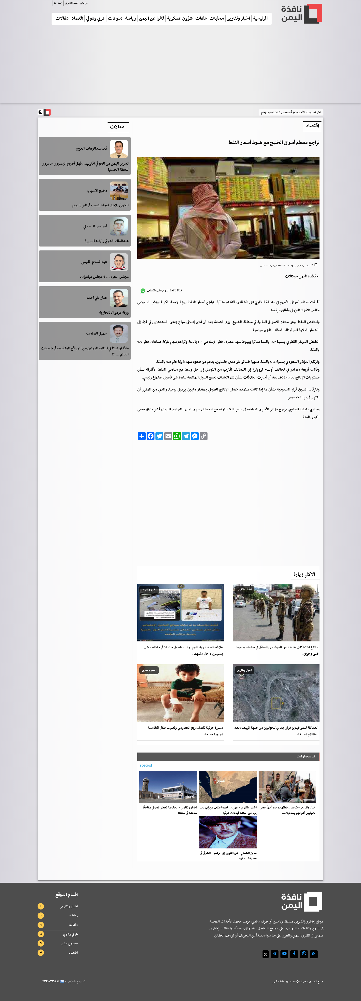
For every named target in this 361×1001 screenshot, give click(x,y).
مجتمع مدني (69, 943)
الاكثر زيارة (304, 574)
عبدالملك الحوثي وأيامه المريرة (107, 241)
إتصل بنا (58, 3)
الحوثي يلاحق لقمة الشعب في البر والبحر (100, 205)
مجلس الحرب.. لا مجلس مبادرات (104, 277)
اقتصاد (77, 18)
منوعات (115, 18)
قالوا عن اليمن (151, 18)
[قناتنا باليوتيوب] (284, 954)
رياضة (130, 18)
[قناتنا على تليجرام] (274, 954)
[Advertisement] (180, 66)
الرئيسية (260, 18)
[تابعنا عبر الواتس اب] (304, 954)
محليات (217, 18)
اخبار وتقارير (238, 18)
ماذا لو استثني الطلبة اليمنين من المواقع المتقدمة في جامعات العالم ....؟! (85, 351)
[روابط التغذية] (314, 954)
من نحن (83, 3)
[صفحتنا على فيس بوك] (294, 954)
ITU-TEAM (50, 981)
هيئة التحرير (71, 3)
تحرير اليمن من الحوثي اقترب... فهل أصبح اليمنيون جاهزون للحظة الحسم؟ (85, 166)
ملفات (201, 18)
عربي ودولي (95, 18)
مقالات (62, 18)
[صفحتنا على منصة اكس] (266, 954)
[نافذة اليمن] (301, 13)
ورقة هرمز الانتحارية (114, 312)
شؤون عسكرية (180, 18)
